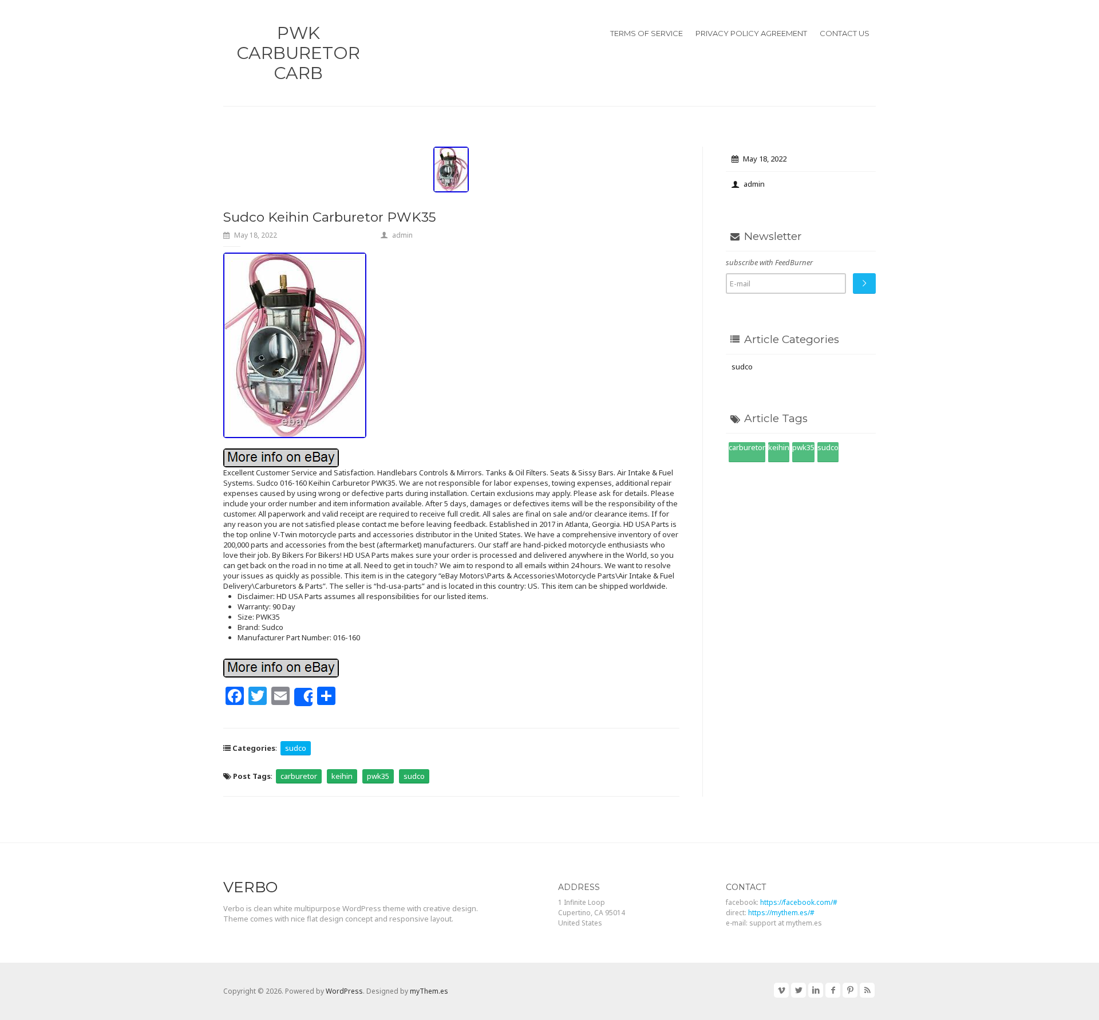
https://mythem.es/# (781, 912)
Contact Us (844, 33)
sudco (295, 748)
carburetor (298, 776)
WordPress (344, 991)
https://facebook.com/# (798, 902)
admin (402, 235)
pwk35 (378, 776)
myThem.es (429, 991)
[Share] (303, 697)
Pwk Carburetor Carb (298, 53)
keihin (342, 776)
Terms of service (646, 33)
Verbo (250, 887)
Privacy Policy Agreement (751, 33)
